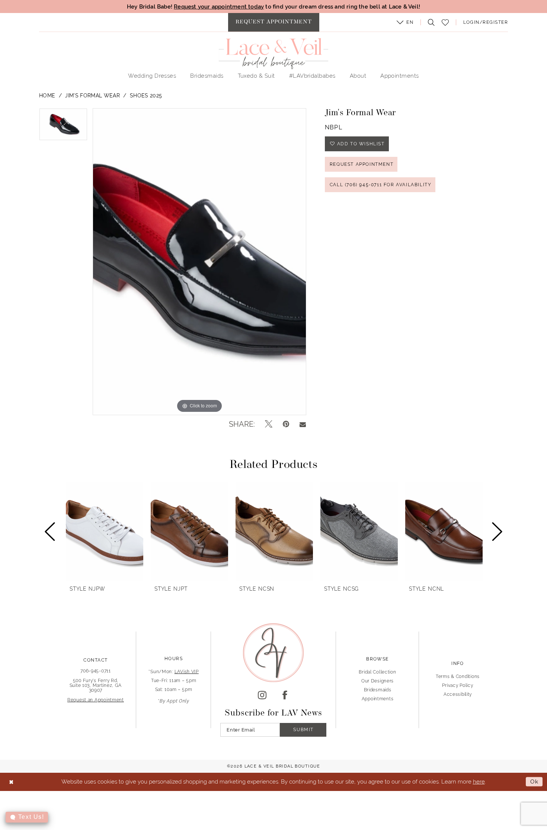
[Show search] (429, 22)
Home (47, 95)
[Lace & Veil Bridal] (273, 53)
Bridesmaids (377, 689)
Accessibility (458, 694)
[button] (405, 22)
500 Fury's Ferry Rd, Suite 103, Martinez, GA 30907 (96, 685)
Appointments (378, 698)
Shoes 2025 (146, 95)
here (479, 781)
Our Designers (377, 681)
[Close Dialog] (11, 781)
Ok (534, 781)
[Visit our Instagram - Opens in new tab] (262, 695)
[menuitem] (273, 22)
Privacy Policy (457, 685)
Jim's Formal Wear (92, 95)
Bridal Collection (377, 672)
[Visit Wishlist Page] (445, 22)
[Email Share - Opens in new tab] (302, 424)
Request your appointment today (219, 6)
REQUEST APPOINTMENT (361, 164)
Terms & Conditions (458, 676)
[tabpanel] (63, 127)
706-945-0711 (95, 671)
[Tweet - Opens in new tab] (269, 424)
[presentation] (104, 531)
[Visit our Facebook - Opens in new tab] (285, 695)
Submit (303, 729)
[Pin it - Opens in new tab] (286, 424)
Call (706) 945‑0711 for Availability (381, 184)
